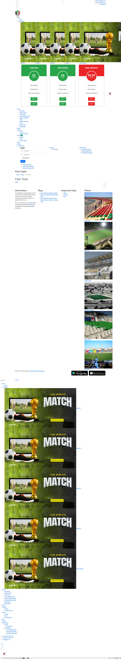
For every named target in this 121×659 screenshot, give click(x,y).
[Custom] (17, 7)
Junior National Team (25, 116)
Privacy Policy (23, 140)
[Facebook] (17, 0)
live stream (21, 21)
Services (19, 130)
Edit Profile (55, 149)
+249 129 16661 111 (101, 0)
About (18, 128)
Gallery (19, 144)
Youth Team (22, 114)
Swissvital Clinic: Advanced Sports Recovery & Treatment (49, 194)
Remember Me (25, 158)
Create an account (27, 164)
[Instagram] (17, 6)
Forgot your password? (28, 168)
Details (34, 103)
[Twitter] (17, 2)
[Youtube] (17, 4)
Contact (21, 137)
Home (18, 17)
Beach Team (23, 126)
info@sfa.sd (103, 4)
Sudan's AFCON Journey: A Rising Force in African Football (49, 200)
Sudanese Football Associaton (37, 371)
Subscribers (21, 145)
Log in (22, 161)
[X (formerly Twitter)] (105, 185)
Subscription (82, 147)
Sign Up (34, 99)
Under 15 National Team (10, 598)
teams (16, 182)
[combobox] (7, 380)
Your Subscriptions (86, 149)
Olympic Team (23, 112)
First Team (22, 111)
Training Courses (24, 133)
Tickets (21, 132)
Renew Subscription (87, 151)
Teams (19, 109)
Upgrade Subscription (87, 152)
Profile (51, 147)
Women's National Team (10, 600)
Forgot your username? (28, 166)
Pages (20, 135)
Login (21, 19)
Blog (18, 142)
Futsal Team (23, 125)
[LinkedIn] (105, 187)
